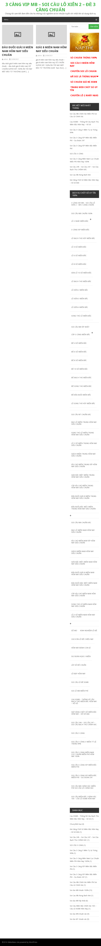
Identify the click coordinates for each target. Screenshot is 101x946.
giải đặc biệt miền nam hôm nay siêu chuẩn (84, 563)
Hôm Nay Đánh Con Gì (81, 648)
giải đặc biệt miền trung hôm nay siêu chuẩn (82, 476)
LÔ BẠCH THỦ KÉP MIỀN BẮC (83, 238)
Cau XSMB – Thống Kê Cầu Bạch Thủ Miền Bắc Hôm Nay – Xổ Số (84, 701)
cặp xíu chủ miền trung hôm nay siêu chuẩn (82, 487)
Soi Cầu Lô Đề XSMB (79, 682)
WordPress (33, 942)
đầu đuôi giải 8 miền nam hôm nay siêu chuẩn (17, 51)
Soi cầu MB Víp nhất (80, 327)
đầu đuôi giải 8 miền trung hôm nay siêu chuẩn (83, 497)
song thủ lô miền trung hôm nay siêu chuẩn (82, 434)
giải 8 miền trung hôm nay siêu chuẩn (83, 455)
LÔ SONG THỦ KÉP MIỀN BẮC (83, 403)
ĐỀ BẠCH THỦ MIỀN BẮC (81, 378)
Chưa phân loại (75, 824)
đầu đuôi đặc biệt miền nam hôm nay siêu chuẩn (84, 584)
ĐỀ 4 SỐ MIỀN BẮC (79, 343)
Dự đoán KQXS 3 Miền (81, 656)
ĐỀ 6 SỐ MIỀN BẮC (79, 352)
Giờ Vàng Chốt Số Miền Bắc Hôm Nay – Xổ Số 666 (84, 713)
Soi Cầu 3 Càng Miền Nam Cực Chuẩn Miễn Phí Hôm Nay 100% (82, 754)
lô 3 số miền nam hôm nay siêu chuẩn (83, 616)
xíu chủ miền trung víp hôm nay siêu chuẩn (84, 465)
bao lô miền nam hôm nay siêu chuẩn (83, 531)
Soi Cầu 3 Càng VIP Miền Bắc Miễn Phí (84, 766)
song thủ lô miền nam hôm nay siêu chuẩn (83, 605)
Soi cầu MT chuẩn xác (81, 414)
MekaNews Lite (13, 942)
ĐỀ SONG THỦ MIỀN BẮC (81, 386)
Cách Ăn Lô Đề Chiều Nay (82, 639)
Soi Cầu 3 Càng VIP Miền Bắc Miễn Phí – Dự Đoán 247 (84, 776)
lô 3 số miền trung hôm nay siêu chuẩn (84, 444)
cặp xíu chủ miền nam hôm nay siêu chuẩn (83, 595)
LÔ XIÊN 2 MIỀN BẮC (79, 290)
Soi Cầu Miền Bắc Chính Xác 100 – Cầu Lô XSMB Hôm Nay (83, 798)
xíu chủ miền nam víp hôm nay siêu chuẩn (83, 542)
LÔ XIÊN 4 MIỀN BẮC (79, 307)
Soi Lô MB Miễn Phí (79, 691)
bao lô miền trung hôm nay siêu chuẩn (84, 423)
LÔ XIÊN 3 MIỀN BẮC (79, 299)
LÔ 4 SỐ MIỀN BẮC (78, 247)
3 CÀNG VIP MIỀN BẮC (80, 230)
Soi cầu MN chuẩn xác (81, 523)
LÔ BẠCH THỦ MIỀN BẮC (81, 281)
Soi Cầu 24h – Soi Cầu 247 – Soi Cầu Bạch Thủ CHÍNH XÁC (84, 724)
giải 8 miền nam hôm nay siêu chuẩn (51, 49)
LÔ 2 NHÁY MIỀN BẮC (79, 221)
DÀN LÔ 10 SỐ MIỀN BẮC (81, 273)
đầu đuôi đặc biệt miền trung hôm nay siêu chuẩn (83, 508)
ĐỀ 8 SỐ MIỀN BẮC (79, 360)
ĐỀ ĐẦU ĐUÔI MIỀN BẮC (81, 395)
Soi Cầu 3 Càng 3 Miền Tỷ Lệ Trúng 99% (83, 743)
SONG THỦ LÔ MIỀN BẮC (81, 316)
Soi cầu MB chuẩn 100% (81, 213)
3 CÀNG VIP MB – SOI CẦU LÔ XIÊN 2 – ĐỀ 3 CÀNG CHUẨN (51, 7)
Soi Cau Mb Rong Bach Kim (80, 175)
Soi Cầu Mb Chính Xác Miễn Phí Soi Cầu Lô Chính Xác (83, 787)
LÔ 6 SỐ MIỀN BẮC (78, 256)
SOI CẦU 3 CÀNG (76, 154)
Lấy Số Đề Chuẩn (78, 665)
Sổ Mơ (74, 631)
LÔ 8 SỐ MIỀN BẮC (78, 264)
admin (6, 59)
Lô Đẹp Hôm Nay (78, 674)
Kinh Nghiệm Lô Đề (88, 631)
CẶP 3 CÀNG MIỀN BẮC (80, 335)
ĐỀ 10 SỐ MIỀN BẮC (79, 369)
